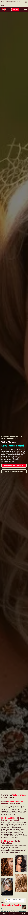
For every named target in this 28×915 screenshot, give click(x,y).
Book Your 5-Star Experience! (14, 465)
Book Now (15, 9)
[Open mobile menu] (25, 9)
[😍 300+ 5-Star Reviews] (24, 907)
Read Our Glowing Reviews (14, 471)
